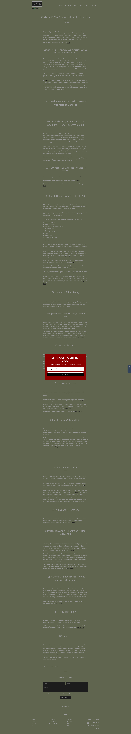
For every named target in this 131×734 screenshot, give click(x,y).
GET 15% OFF (65, 374)
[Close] (84, 356)
